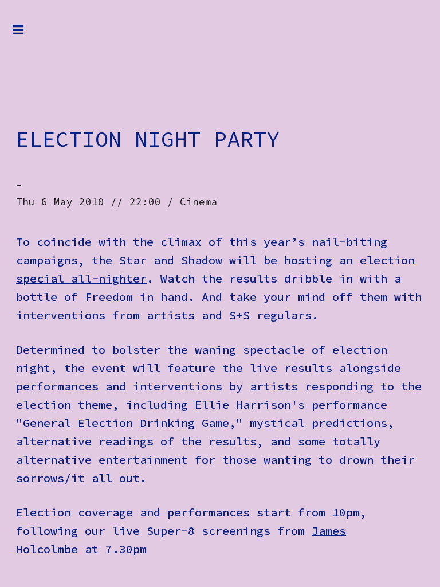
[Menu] (27, 35)
